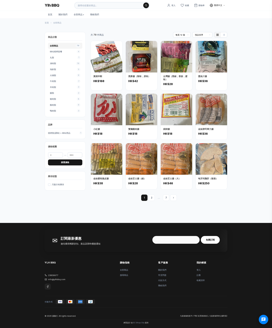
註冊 (199, 275)
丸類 (64, 57)
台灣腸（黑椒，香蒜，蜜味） (175, 78)
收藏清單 (201, 280)
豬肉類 (64, 99)
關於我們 (63, 14)
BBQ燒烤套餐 (64, 51)
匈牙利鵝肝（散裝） (208, 178)
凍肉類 (64, 63)
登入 (199, 270)
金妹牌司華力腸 (206, 129)
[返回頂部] (264, 313)
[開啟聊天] (263, 319)
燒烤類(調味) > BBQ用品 (64, 133)
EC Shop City (138, 323)
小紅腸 (96, 129)
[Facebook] (48, 287)
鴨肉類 (64, 111)
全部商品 (78, 14)
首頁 (50, 14)
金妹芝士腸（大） (172, 178)
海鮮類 (64, 69)
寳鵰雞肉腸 (133, 129)
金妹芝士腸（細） (137, 178)
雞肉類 (64, 105)
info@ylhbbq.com (56, 279)
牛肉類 (64, 81)
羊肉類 (64, 87)
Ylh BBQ (52, 5)
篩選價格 (65, 162)
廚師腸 (166, 129)
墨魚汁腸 (202, 76)
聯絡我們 (94, 14)
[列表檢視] (224, 34)
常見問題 (162, 275)
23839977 (53, 275)
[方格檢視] (217, 34)
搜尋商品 (124, 275)
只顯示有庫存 (58, 184)
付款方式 (162, 280)
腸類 (64, 93)
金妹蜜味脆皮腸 (101, 178)
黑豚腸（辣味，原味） (139, 76)
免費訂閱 (210, 239)
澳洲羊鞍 (97, 76)
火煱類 (64, 75)
